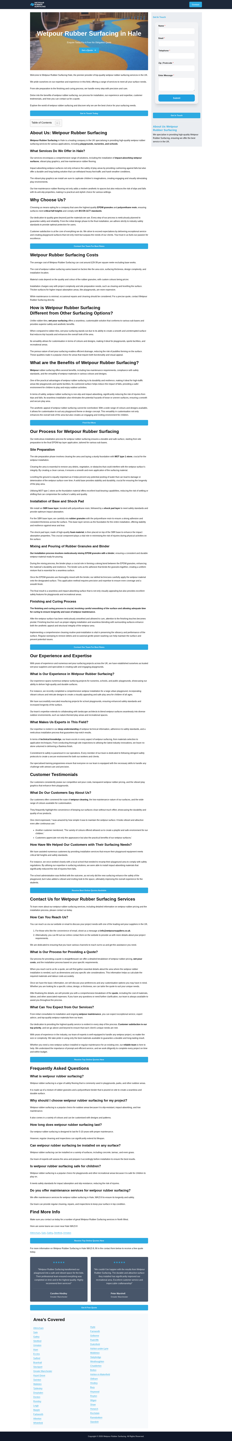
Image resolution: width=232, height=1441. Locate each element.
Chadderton (96, 1366)
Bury (92, 1387)
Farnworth (95, 1331)
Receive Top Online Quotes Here (89, 1059)
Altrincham (35, 1233)
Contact (195, 5)
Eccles (36, 1354)
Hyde (92, 1327)
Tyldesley (37, 1388)
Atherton (37, 1418)
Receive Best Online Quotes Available (89, 890)
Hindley (94, 1383)
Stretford (58, 1233)
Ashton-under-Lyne (99, 1348)
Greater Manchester (42, 1371)
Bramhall (37, 1362)
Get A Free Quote (89, 1307)
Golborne (94, 1335)
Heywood (94, 1392)
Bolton (93, 1370)
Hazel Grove (39, 1375)
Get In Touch (177, 115)
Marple (36, 1410)
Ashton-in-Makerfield (100, 1374)
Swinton (37, 1380)
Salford (36, 1358)
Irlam (35, 1349)
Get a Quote (87, 50)
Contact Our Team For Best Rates (89, 246)
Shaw (93, 1404)
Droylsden (38, 1393)
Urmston (67, 1233)
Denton (36, 1397)
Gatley (50, 1233)
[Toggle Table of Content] (56, 123)
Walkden (37, 1384)
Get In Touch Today (89, 113)
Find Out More (89, 423)
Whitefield (38, 1423)
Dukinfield (95, 1344)
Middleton (95, 1353)
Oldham (94, 1379)
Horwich (94, 1409)
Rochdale (94, 1413)
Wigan (93, 1400)
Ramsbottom (96, 1417)
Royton (93, 1396)
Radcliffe (94, 1340)
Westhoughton (97, 1361)
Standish (94, 1422)
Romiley (37, 1401)
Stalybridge (95, 1357)
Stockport (37, 1367)
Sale (43, 1233)
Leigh (36, 1406)
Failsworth (38, 1414)
